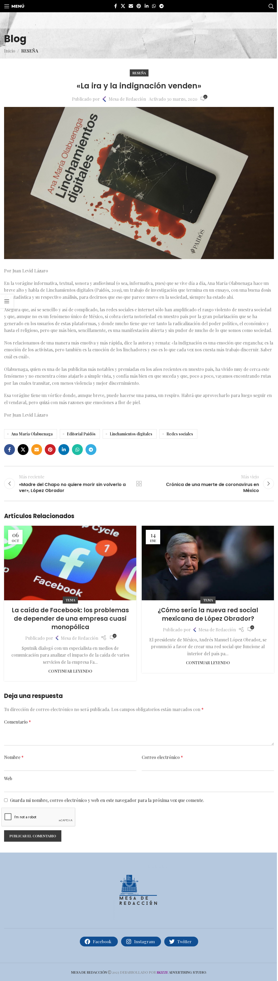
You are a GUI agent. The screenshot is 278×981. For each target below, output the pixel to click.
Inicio (9, 51)
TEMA (70, 600)
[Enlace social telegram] (162, 6)
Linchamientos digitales (131, 433)
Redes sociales (179, 433)
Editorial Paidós (81, 433)
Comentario (17, 722)
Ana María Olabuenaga (32, 433)
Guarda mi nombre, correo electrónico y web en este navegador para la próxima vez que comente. (107, 800)
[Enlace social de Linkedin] (146, 6)
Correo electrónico (162, 757)
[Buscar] (271, 6)
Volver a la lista (139, 483)
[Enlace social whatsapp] (153, 6)
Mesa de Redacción (127, 99)
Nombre (14, 757)
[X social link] (123, 6)
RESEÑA (29, 51)
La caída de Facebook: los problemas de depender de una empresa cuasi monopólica (70, 618)
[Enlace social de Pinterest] (139, 6)
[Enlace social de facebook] (115, 6)
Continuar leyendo (70, 671)
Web (8, 778)
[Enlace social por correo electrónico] (131, 6)
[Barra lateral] (7, 301)
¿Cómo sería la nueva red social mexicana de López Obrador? (208, 614)
